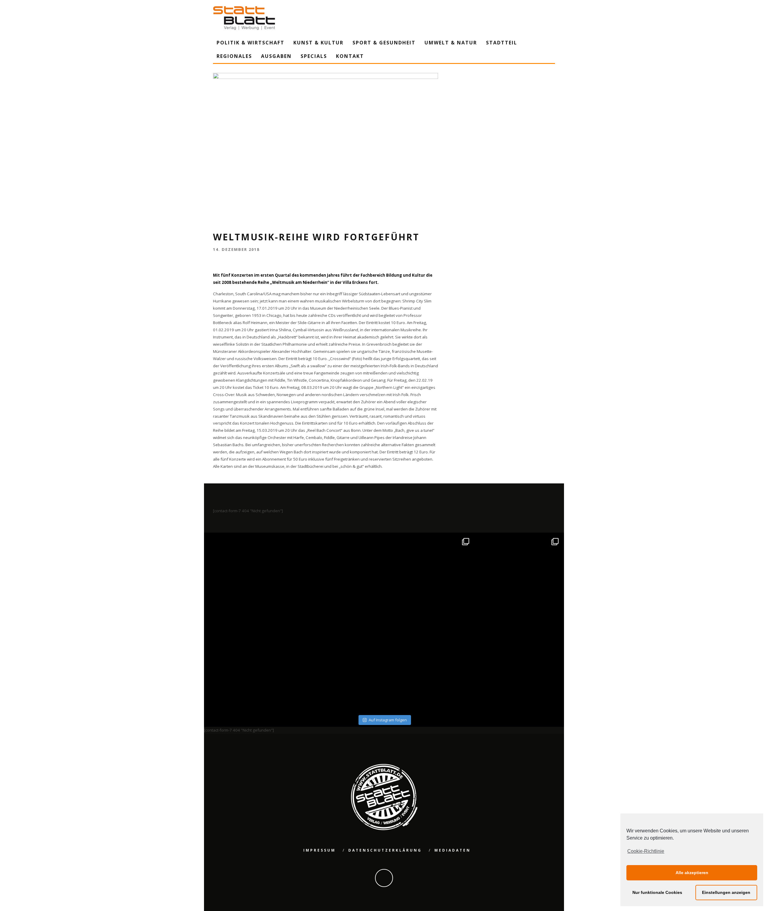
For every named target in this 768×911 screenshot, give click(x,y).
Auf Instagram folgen (388, 720)
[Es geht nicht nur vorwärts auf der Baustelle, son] (250, 578)
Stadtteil (501, 42)
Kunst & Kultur (318, 42)
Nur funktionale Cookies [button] (657, 892)
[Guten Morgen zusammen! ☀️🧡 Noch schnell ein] (429, 668)
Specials (314, 56)
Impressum (319, 850)
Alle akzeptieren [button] (692, 872)
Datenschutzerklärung (385, 850)
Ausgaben (276, 56)
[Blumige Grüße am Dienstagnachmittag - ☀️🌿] (518, 668)
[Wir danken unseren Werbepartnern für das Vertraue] (518, 578)
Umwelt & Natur (450, 42)
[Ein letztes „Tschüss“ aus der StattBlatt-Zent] (339, 578)
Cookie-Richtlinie (645, 851)
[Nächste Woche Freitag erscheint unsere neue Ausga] (250, 668)
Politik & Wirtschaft (250, 42)
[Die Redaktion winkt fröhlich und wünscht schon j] (339, 668)
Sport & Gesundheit (384, 42)
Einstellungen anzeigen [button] (726, 892)
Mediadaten (452, 850)
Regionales (234, 56)
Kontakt (350, 56)
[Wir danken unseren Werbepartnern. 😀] (429, 578)
